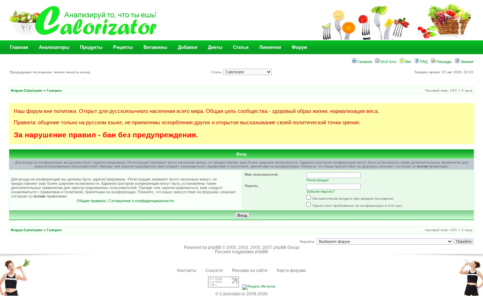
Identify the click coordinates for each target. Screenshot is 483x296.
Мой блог (388, 61)
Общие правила (91, 201)
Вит (408, 61)
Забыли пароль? (321, 191)
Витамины (155, 47)
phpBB (214, 247)
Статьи (241, 47)
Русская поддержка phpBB (241, 252)
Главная (19, 47)
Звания (466, 61)
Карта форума (291, 270)
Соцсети (214, 270)
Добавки (187, 47)
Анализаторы (54, 47)
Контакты (186, 270)
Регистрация (317, 180)
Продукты (91, 47)
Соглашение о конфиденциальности (141, 201)
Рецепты (123, 47)
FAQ (423, 61)
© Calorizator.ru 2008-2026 (241, 294)
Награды (443, 61)
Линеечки (270, 47)
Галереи (364, 61)
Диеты (215, 47)
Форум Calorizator (26, 90)
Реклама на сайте (250, 270)
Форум (299, 47)
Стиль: (217, 72)
